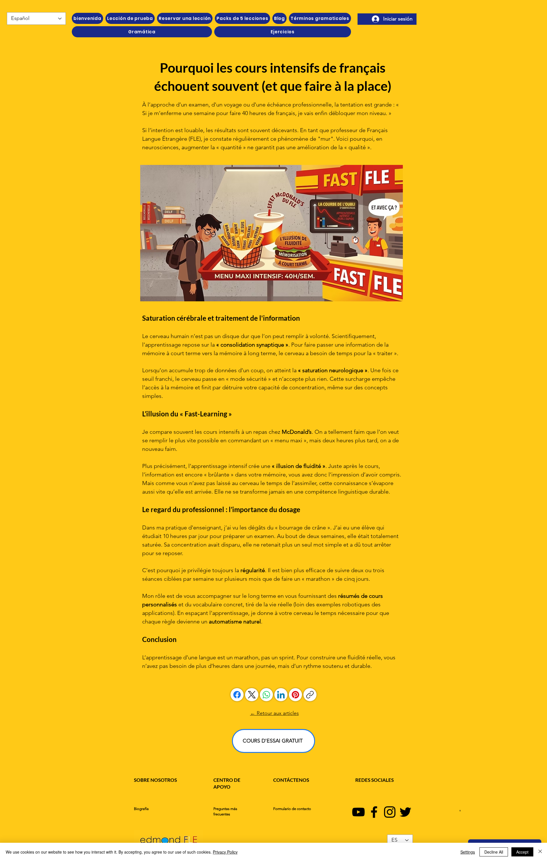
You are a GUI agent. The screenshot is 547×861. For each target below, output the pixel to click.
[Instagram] (389, 812)
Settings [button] (467, 852)
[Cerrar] (540, 851)
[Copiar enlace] (310, 694)
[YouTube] (358, 812)
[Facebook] (237, 694)
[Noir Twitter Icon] (405, 812)
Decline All (493, 852)
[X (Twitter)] (252, 694)
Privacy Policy (225, 852)
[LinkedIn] (280, 694)
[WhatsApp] (266, 694)
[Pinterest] (295, 694)
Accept (522, 852)
